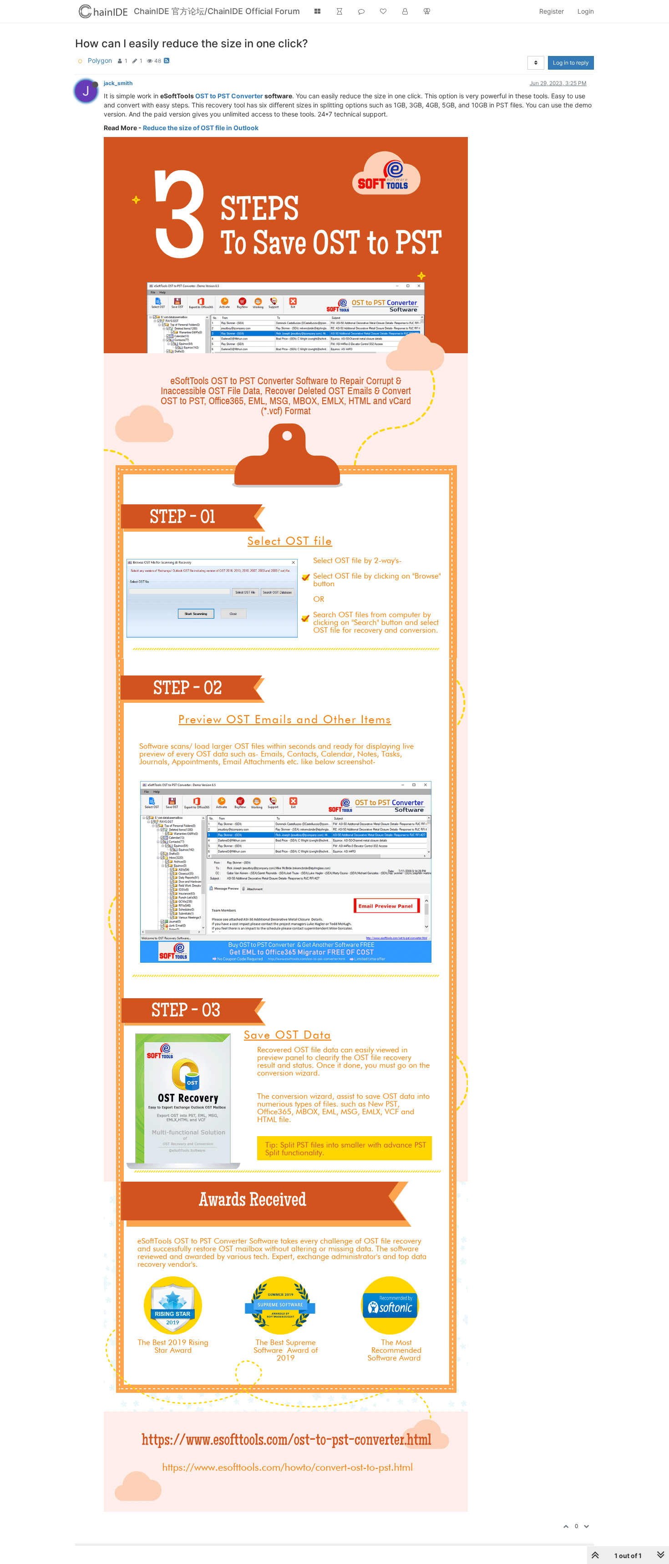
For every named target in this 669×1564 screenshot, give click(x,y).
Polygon (100, 60)
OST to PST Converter (229, 96)
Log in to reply (571, 62)
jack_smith (118, 83)
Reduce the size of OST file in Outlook (200, 128)
